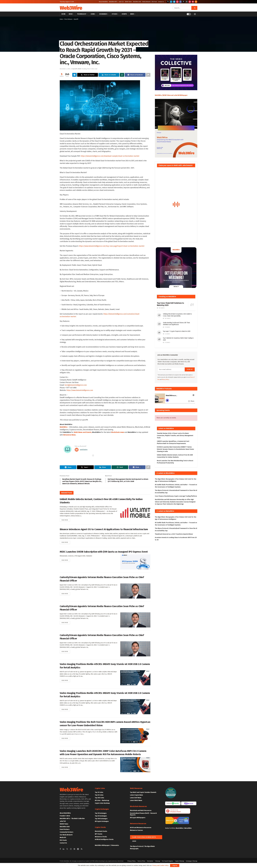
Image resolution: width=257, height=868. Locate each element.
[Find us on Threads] (183, 1)
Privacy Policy (131, 861)
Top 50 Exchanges (101, 816)
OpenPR (76, 19)
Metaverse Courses (136, 830)
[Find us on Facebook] (180, 1)
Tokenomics (115, 845)
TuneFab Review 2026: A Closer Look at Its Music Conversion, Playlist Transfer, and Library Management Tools (175, 435)
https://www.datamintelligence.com (79, 390)
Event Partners (65, 829)
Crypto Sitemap (179, 861)
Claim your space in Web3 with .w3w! (144, 837)
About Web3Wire (103, 1)
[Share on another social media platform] (148, 75)
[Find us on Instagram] (177, 1)
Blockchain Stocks (101, 831)
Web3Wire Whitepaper (102, 845)
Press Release (68, 19)
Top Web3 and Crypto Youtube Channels (143, 792)
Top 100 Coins (99, 798)
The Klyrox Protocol (136, 846)
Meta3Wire (188, 828)
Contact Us (161, 1)
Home (63, 14)
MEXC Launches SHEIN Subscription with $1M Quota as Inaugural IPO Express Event (104, 551)
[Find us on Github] (186, 1)
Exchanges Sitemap (191, 861)
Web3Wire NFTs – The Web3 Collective (72, 818)
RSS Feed (154, 1)
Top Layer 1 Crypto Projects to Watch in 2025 (176, 331)
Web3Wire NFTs (113, 1)
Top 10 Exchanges (101, 813)
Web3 (71, 14)
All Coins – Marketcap (102, 800)
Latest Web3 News (136, 800)
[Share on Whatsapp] (122, 75)
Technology (81, 14)
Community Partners (66, 832)
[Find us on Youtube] (193, 1)
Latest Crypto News (136, 795)
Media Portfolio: (170, 828)
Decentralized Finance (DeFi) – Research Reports (143, 814)
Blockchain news (117, 432)
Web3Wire (71, 7)
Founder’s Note (65, 816)
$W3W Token (128, 1)
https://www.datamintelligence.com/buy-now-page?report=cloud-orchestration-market (111, 246)
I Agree (174, 865)
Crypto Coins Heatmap (102, 803)
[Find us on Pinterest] (189, 1)
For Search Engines (167, 861)
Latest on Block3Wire (166, 473)
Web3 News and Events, (83, 432)
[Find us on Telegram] (174, 1)
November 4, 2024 (65, 69)
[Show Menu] (195, 14)
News (132, 14)
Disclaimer (150, 861)
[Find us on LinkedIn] (171, 1)
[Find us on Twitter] (168, 1)
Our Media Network (66, 835)
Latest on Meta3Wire (166, 511)
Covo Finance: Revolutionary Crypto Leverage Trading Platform (176, 496)
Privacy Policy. (165, 379)
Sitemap (157, 861)
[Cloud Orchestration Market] (100, 105)
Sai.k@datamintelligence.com (76, 385)
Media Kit (63, 837)
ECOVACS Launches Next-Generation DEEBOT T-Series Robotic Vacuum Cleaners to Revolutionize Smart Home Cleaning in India (175, 449)
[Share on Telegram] (74, 75)
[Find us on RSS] (196, 1)
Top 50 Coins (99, 795)
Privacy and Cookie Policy (160, 865)
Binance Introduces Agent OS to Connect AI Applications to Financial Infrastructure (104, 529)
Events (124, 14)
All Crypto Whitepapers (137, 817)
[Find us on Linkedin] (63, 849)
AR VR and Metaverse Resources (140, 827)
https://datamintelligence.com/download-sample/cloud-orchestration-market (110, 156)
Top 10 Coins (99, 792)
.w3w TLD (121, 1)
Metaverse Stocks (101, 837)
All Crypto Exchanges (102, 821)
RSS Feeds (63, 840)
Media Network (146, 1)
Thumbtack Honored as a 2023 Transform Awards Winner (174, 534)
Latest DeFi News (135, 798)
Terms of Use (141, 861)
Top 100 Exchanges (101, 818)
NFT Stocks (98, 834)
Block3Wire (179, 828)
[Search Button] (194, 8)
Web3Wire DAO (137, 1)
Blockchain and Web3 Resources (140, 810)
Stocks (114, 14)
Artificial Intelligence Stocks (104, 839)
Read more (66, 520)
